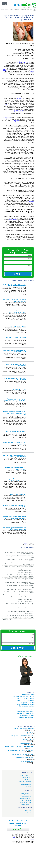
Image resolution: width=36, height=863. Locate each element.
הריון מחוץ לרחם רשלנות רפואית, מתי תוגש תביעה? (19, 574)
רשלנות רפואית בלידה (23, 62)
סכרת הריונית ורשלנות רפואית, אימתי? (23, 617)
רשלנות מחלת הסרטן (25, 795)
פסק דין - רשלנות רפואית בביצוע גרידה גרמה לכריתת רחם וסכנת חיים (14, 285)
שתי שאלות (30, 732)
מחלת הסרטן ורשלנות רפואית (25, 704)
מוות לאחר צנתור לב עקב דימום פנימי (23, 728)
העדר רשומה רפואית (25, 802)
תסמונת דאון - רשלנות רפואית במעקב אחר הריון (20, 609)
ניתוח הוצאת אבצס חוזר (27, 761)
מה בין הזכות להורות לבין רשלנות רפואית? (22, 597)
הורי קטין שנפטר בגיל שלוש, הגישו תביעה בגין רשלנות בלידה (16, 479)
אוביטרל (26, 544)
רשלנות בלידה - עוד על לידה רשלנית (23, 696)
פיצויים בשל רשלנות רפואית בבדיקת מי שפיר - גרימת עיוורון (14, 350)
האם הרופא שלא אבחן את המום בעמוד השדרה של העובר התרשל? (14, 455)
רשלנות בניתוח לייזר (26, 784)
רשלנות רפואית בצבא (25, 798)
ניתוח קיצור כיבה (26, 800)
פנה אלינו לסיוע (24, 656)
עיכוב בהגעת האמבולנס (27, 743)
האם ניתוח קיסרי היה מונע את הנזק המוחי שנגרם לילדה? (15, 468)
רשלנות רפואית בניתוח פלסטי (25, 706)
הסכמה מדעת (27, 786)
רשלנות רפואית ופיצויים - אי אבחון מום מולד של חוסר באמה (14, 300)
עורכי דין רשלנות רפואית (27, 715)
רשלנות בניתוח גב (26, 797)
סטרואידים (30, 201)
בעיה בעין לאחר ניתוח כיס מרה (25, 757)
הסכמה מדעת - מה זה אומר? (25, 712)
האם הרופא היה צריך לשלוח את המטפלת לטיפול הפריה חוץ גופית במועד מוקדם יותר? (16, 431)
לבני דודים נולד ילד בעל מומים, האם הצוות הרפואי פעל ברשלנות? (15, 493)
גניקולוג (7, 104)
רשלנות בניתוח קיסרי (25, 777)
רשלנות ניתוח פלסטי (25, 793)
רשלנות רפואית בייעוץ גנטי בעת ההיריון (23, 613)
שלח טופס (18, 648)
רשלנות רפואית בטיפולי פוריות (25, 570)
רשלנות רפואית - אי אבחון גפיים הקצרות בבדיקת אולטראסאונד (16, 325)
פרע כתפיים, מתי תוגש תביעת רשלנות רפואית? (20, 611)
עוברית (18, 98)
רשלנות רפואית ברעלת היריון (25, 572)
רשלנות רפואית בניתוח (27, 710)
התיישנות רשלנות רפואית (24, 781)
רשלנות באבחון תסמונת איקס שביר (24, 607)
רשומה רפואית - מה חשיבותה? (25, 713)
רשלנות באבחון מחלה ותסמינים (25, 698)
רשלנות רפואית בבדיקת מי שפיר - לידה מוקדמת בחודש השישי (14, 388)
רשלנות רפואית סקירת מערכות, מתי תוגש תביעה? (20, 589)
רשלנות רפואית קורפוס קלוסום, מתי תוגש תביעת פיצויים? (18, 595)
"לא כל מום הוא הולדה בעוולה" (25, 599)
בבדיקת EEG (15, 121)
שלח (18, 274)
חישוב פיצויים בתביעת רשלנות (25, 708)
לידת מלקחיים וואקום (25, 775)
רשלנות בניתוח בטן (26, 804)
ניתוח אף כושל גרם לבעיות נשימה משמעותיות (21, 750)
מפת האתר (28, 811)
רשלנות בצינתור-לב (28, 739)
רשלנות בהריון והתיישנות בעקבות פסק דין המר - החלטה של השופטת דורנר (14, 517)
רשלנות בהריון (18, 111)
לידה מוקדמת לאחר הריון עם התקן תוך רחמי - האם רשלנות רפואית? (14, 528)
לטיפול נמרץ (13, 220)
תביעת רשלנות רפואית (25, 783)
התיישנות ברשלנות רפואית (26, 717)
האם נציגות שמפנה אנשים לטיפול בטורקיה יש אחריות (19, 747)
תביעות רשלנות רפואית (27, 702)
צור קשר (29, 812)
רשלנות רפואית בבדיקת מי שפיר (24, 601)
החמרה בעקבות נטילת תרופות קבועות (23, 754)
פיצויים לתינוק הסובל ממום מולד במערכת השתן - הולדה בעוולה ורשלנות (14, 399)
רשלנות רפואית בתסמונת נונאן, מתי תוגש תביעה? (20, 615)
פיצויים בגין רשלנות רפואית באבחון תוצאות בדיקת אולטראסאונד (15, 311)
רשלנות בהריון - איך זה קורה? (25, 700)
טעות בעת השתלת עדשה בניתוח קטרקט (22, 736)
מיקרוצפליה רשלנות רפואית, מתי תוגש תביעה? (21, 576)
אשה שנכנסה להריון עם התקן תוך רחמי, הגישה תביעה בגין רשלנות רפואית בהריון (14, 413)
